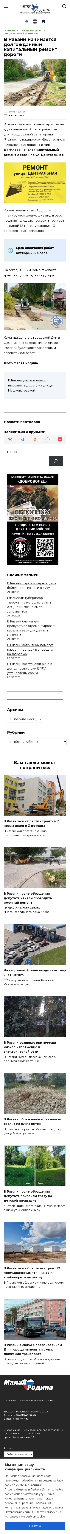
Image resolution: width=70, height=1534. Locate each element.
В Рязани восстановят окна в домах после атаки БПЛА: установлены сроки (29, 668)
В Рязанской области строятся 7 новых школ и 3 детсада (31, 823)
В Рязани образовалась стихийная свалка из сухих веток (32, 1122)
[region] (35, 1496)
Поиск (12, 452)
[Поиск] (56, 461)
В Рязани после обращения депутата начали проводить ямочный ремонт (28, 898)
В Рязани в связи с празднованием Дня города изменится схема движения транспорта (33, 1349)
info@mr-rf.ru (21, 1418)
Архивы (8, 1448)
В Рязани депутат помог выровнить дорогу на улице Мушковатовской (30, 385)
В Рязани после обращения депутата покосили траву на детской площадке (28, 1196)
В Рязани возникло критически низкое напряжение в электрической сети (30, 1047)
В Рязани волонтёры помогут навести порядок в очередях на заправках (30, 649)
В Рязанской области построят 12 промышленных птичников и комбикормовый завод (32, 1272)
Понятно (35, 1526)
